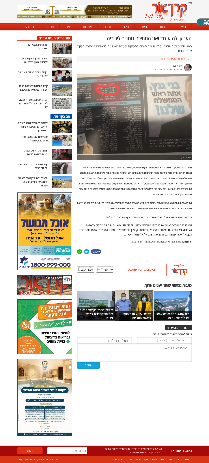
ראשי (183, 27)
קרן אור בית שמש (31, 459)
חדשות (164, 27)
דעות (68, 27)
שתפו (95, 251)
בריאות (144, 27)
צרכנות (87, 27)
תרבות (107, 27)
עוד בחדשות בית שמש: (54, 38)
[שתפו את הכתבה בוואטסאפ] (79, 251)
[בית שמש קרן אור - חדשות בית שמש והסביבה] (165, 11)
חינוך (126, 27)
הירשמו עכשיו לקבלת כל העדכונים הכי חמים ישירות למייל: (133, 449)
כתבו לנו (29, 27)
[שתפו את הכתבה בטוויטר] (86, 251)
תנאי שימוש (117, 459)
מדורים (50, 27)
